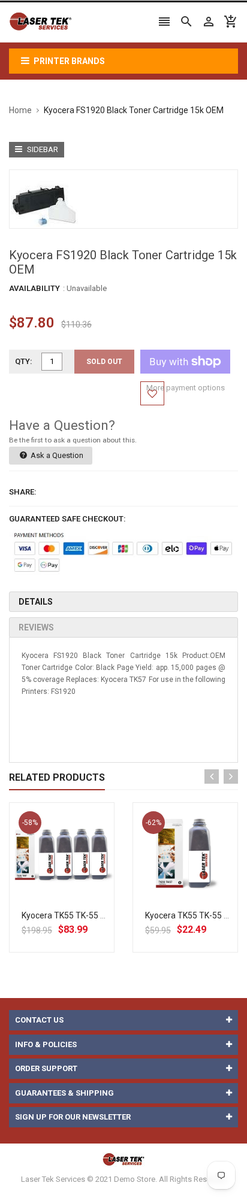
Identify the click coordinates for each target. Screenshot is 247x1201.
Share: (23, 491)
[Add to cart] (75, 893)
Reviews (36, 627)
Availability (34, 288)
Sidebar (41, 149)
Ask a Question (56, 455)
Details (36, 601)
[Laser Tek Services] (123, 1158)
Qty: (23, 361)
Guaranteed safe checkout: (67, 518)
